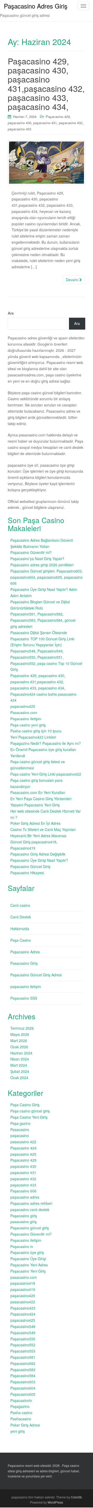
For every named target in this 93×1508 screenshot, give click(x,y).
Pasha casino (21, 1412)
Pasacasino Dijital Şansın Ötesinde (38, 632)
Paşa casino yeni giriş (28, 724)
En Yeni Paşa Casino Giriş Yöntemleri (40, 798)
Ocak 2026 (19, 1046)
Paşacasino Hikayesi (27, 872)
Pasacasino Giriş (24, 963)
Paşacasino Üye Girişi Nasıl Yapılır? (39, 860)
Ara (11, 313)
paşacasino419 (22, 1289)
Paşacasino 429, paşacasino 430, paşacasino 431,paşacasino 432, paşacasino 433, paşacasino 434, (46, 83)
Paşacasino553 (22, 1351)
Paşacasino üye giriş (27, 1252)
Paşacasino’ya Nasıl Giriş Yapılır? (37, 558)
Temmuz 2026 (22, 1028)
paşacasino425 (22, 706)
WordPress (55, 1502)
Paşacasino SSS (23, 998)
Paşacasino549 (22, 1332)
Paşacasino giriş (23, 1215)
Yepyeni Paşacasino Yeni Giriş (35, 804)
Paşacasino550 (22, 1338)
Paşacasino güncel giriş (29, 1227)
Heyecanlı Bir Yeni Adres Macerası (38, 835)
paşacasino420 (22, 1295)
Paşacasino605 (22, 1394)
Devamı (72, 279)
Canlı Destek (20, 916)
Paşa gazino (20, 1123)
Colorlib (76, 1497)
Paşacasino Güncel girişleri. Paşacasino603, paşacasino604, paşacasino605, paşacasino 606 (46, 577)
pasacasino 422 (23, 1141)
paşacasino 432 (70, 122)
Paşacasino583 (22, 1369)
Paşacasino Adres (25, 951)
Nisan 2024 (19, 1058)
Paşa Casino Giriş (25, 1104)
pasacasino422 (22, 1301)
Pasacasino (19, 1129)
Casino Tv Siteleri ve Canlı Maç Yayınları (43, 829)
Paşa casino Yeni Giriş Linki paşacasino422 (45, 774)
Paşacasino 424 (23, 1147)
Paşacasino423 (22, 1308)
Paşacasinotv (21, 1400)
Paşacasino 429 (58, 116)
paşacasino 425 (23, 1154)
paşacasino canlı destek (29, 1209)
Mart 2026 (18, 1040)
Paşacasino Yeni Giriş (28, 1271)
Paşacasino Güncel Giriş (30, 866)
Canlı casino (20, 905)
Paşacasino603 (22, 1381)
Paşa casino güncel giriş (30, 1110)
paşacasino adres (24, 1197)
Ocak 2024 (19, 1077)
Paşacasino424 (22, 1314)
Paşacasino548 (22, 1326)
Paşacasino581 (22, 1357)
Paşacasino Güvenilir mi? (31, 552)
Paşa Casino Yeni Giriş (29, 1117)
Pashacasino (20, 1418)
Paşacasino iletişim (25, 718)
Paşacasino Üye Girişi (28, 1258)
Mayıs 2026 (19, 1034)
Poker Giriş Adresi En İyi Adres (35, 823)
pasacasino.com (23, 1277)
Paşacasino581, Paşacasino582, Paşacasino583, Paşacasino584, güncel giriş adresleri (42, 620)
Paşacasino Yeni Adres (29, 1264)
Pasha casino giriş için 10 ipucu (35, 730)
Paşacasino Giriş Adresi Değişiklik (37, 854)
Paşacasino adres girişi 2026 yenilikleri (41, 564)
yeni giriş (17, 1431)
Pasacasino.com (23, 712)
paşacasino (19, 1135)
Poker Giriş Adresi (25, 1425)
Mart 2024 (18, 1065)
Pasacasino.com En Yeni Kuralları (37, 792)
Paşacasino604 (22, 1388)
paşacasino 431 (45, 122)
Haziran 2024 (21, 1053)
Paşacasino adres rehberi (31, 1203)
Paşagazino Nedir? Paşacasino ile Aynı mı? (45, 743)
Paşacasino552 (22, 1344)
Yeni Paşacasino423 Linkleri (33, 737)
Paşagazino (19, 1406)
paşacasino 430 (19, 122)
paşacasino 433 (19, 129)
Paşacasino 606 (23, 1190)
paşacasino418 (22, 1283)
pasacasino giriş (23, 1221)
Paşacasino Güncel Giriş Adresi (36, 974)
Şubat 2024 (19, 1071)
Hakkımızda (19, 928)
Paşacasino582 (22, 1363)
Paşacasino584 (22, 1375)
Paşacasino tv (21, 1246)
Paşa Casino (20, 940)
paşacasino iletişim (25, 986)
